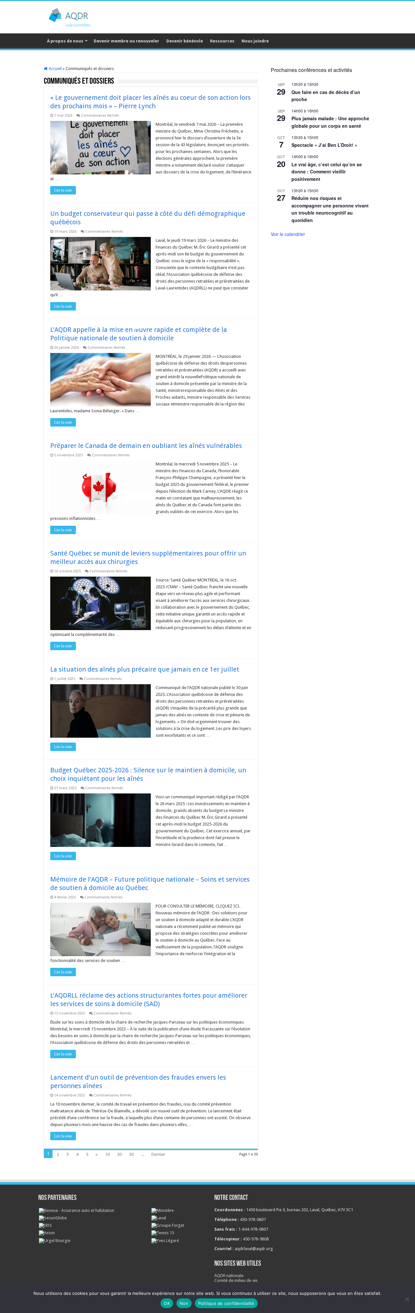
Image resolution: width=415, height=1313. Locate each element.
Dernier (158, 1154)
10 (107, 1154)
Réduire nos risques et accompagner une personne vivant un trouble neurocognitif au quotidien (330, 209)
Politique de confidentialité (226, 1303)
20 (119, 1154)
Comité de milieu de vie (235, 1280)
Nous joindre (255, 41)
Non (184, 1303)
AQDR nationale (228, 1275)
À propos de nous (65, 41)
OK (167, 1303)
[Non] (407, 1299)
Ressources (222, 41)
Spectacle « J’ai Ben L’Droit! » (324, 145)
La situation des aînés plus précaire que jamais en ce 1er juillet (144, 669)
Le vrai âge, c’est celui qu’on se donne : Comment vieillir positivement (326, 171)
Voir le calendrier (288, 234)
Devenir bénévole (184, 41)
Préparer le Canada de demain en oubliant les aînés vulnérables (146, 446)
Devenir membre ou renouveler (126, 41)
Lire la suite (63, 190)
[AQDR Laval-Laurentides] (79, 16)
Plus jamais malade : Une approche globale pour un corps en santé (330, 122)
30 (131, 1154)
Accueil (55, 68)
